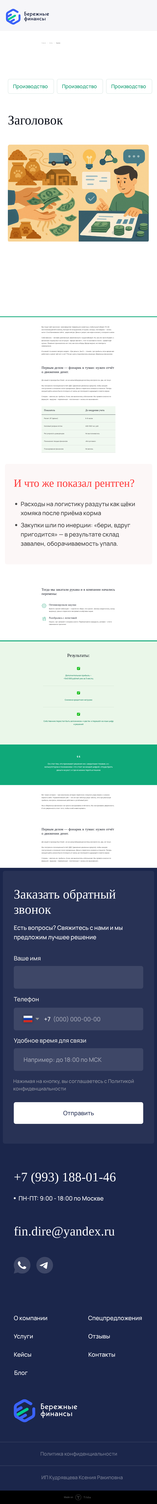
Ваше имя (27, 958)
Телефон (26, 999)
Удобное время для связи (50, 1040)
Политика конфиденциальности (78, 1453)
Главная (44, 43)
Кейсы (51, 43)
